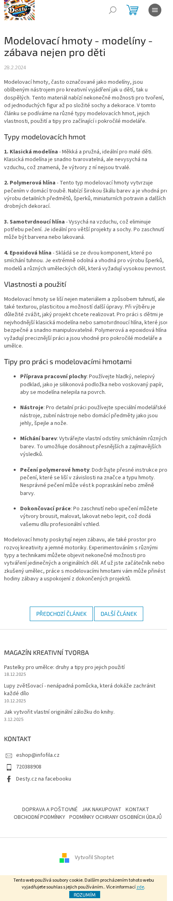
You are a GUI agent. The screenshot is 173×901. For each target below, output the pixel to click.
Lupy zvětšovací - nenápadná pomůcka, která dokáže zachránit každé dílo (79, 690)
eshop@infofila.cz (38, 755)
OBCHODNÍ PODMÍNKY (39, 817)
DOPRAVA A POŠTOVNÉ (50, 810)
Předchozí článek (61, 613)
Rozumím (85, 894)
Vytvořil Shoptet (94, 857)
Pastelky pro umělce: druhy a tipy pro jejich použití (64, 667)
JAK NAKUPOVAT (102, 810)
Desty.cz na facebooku (43, 779)
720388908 (28, 767)
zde (140, 887)
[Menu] (155, 10)
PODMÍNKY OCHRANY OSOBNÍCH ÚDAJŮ (115, 817)
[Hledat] (113, 10)
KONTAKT (137, 810)
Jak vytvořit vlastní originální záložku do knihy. (59, 712)
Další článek (119, 613)
